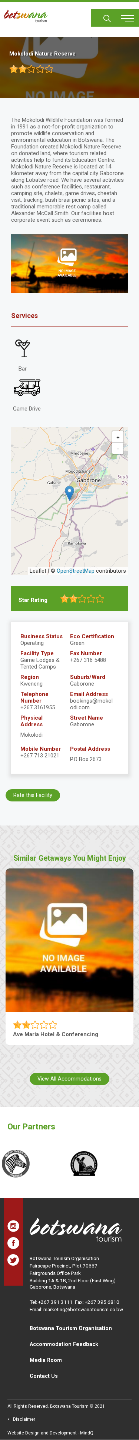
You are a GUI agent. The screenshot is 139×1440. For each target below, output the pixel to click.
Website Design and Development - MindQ (50, 1433)
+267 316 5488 (88, 660)
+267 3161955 (37, 707)
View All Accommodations (69, 1079)
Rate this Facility (32, 795)
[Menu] (123, 15)
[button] (69, 493)
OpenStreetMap (76, 570)
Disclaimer (24, 1419)
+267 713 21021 (39, 755)
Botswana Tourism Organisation (71, 1328)
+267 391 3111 (55, 1302)
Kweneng (31, 683)
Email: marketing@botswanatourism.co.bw (76, 1309)
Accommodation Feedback (64, 1344)
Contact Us (44, 1376)
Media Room (46, 1360)
